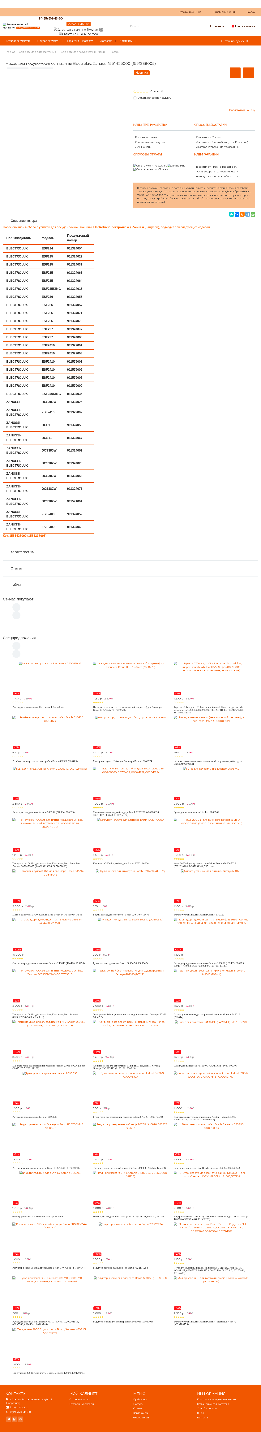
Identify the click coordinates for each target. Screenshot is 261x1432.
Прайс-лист (140, 1399)
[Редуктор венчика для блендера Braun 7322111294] (130, 1239)
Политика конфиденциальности (216, 1399)
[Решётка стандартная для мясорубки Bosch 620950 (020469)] (49, 732)
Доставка (106, 40)
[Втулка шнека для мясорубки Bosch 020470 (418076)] (130, 886)
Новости (138, 1404)
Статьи (102, 11)
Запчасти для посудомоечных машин (84, 52)
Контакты (126, 40)
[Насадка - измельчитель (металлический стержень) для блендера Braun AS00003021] (211, 732)
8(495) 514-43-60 (51, 18)
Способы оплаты (207, 1408)
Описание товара (24, 221)
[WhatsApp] (253, 214)
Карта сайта (140, 1413)
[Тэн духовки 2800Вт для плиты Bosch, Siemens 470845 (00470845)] (49, 1344)
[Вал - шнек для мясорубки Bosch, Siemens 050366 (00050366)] (211, 1139)
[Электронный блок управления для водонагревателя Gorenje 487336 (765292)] (130, 986)
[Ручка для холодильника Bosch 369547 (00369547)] (130, 935)
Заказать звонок (78, 23)
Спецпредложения (19, 638)
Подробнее (12, 1403)
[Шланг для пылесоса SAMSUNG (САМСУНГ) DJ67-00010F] (211, 1037)
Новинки (217, 26)
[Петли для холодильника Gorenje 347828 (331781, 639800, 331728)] (130, 1188)
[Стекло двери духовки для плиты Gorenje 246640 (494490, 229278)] (49, 935)
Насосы (114, 52)
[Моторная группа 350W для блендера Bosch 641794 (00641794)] (49, 886)
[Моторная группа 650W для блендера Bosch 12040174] (130, 732)
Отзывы (17, 568)
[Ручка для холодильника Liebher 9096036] (49, 1088)
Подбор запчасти (48, 40)
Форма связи (141, 1417)
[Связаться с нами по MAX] (20, 1419)
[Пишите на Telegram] (76, 29)
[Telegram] (247, 214)
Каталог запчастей (18, 40)
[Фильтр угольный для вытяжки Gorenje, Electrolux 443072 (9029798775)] (211, 1293)
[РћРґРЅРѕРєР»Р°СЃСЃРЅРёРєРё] (242, 214)
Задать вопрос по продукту (154, 97)
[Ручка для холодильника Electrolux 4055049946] (49, 678)
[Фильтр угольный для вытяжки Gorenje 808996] (49, 1188)
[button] (235, 72)
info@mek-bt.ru (19, 1407)
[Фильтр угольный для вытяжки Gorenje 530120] (211, 886)
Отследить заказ (79, 1399)
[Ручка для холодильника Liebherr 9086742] (211, 784)
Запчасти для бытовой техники (38, 52)
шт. (190, 12)
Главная (10, 52)
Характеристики (23, 552)
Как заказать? (57, 11)
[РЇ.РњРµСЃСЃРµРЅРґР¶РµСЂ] (231, 214)
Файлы (16, 584)
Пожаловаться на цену (241, 110)
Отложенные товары (82, 1404)
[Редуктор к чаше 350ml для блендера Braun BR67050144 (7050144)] (49, 1239)
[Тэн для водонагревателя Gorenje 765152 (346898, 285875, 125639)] (130, 1139)
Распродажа (245, 26)
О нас (74, 11)
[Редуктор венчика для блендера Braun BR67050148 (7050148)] (49, 1139)
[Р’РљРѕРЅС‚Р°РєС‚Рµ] (237, 214)
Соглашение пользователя (213, 1404)
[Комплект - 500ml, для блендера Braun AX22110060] (130, 835)
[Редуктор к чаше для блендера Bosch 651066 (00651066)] (130, 1293)
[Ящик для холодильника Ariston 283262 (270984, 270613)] (49, 784)
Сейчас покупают (18, 599)
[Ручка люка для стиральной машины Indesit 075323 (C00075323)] (130, 1088)
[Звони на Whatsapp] (101, 29)
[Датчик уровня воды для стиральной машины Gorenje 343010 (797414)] (211, 986)
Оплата (87, 11)
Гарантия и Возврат (80, 40)
